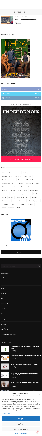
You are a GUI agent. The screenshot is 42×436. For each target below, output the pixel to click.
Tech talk (31, 204)
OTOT (4, 197)
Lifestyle (3, 319)
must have (14, 194)
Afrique (4, 173)
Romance (34, 197)
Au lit (10, 176)
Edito (13, 183)
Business (3, 324)
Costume (20, 180)
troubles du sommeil (8, 208)
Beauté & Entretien (6, 283)
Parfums (10, 197)
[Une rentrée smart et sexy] (7, 20)
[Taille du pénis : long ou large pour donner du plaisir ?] (5, 348)
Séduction (5, 204)
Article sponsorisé (28, 173)
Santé (2, 298)
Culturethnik (29, 180)
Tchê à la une (22, 204)
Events (3, 314)
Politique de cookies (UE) (8, 334)
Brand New (5, 180)
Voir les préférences (21, 429)
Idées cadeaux (32, 187)
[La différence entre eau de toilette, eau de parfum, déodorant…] (5, 375)
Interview (12, 190)
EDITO (17, 16)
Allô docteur (12, 173)
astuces (4, 176)
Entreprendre (29, 183)
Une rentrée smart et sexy (26, 20)
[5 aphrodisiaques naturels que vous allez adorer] (5, 357)
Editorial (20, 183)
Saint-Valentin (6, 201)
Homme (16, 187)
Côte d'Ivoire (6, 183)
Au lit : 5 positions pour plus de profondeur (24, 364)
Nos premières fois (25, 194)
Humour (23, 187)
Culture (3, 309)
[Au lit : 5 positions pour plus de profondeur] (5, 366)
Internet (4, 190)
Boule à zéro (28, 176)
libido (19, 190)
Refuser (21, 424)
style (29, 201)
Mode (25, 190)
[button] (39, 395)
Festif (37, 183)
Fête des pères (6, 187)
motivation (5, 194)
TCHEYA (13, 204)
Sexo (2, 288)
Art (19, 173)
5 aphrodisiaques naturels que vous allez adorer (26, 355)
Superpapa (36, 201)
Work (18, 208)
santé (14, 201)
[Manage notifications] (37, 431)
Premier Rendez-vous (22, 197)
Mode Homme (34, 190)
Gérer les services (7, 413)
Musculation (4, 303)
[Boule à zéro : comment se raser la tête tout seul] (5, 384)
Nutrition (36, 194)
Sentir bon (22, 201)
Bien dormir (18, 176)
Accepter (21, 419)
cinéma (13, 180)
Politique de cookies (21, 433)
